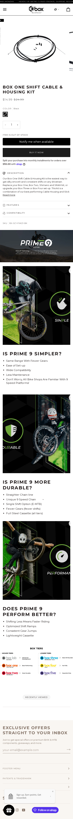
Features (13, 205)
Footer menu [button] (12, 768)
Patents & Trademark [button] (17, 778)
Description (15, 173)
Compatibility (16, 213)
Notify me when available (36, 141)
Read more (9, 195)
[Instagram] (17, 810)
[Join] (67, 749)
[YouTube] (23, 810)
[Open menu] (8, 9)
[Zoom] (12, 73)
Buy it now (36, 152)
